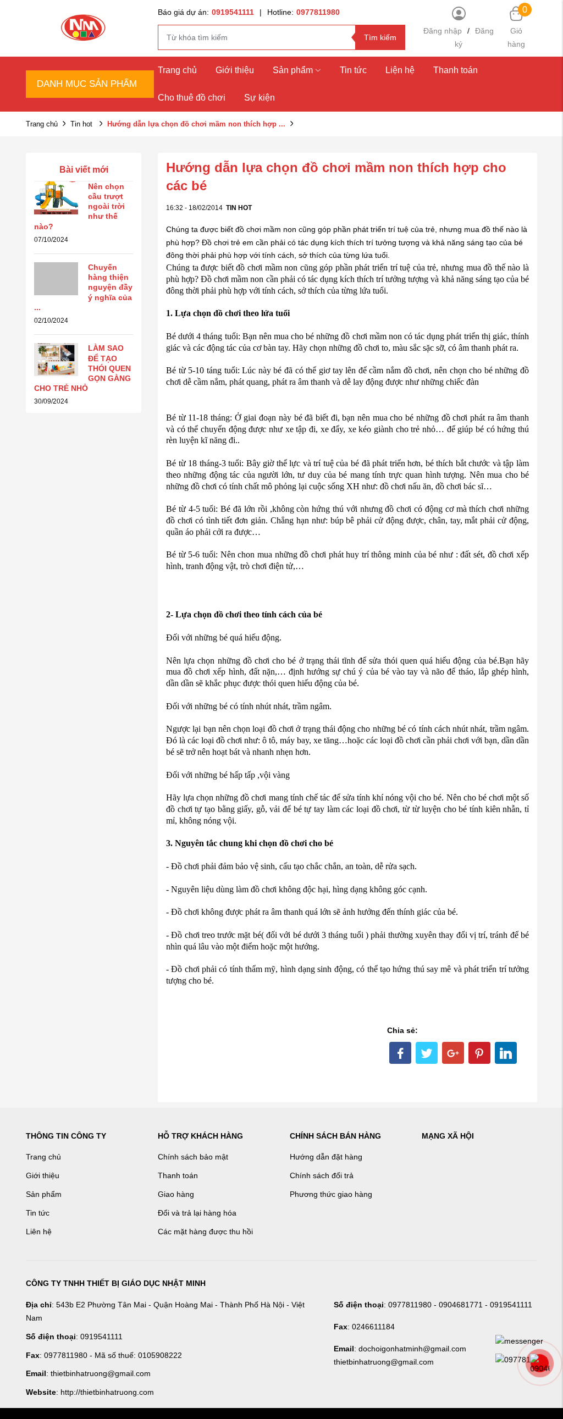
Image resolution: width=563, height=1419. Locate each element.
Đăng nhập (442, 30)
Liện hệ (400, 70)
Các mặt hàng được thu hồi (205, 1231)
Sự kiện (259, 97)
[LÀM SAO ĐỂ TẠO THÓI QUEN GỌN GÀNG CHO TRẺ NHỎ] (56, 359)
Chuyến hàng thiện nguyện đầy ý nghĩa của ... (83, 287)
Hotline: (303, 12)
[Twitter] (427, 1053)
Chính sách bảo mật (193, 1156)
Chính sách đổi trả (322, 1175)
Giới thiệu (235, 70)
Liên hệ (39, 1231)
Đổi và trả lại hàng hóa (197, 1212)
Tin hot (82, 124)
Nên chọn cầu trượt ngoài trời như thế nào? (79, 206)
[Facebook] (400, 1053)
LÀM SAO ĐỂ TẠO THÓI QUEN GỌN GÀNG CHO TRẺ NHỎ (82, 368)
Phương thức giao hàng (331, 1194)
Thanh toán (455, 70)
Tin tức (353, 70)
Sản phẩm (293, 70)
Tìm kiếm (380, 37)
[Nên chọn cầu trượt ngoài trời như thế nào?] (56, 196)
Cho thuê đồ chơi (191, 97)
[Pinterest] (479, 1053)
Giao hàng (176, 1194)
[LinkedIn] (506, 1053)
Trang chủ (177, 70)
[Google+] (453, 1053)
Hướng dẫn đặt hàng (326, 1156)
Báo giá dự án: (206, 12)
